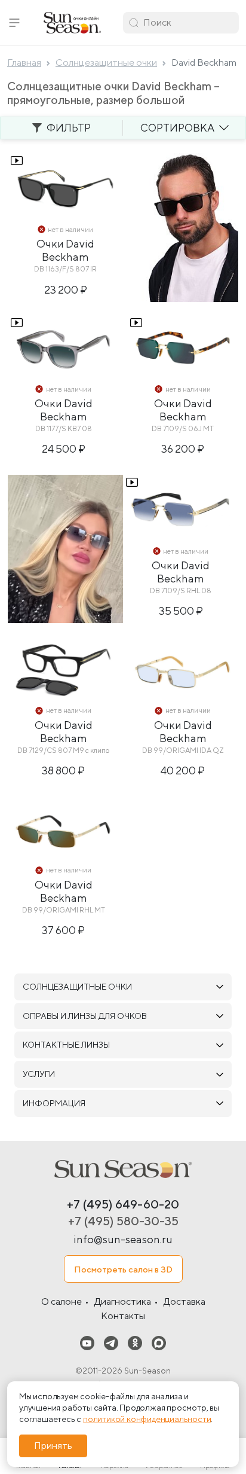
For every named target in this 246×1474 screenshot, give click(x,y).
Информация (54, 1103)
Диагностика (122, 1301)
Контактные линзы (66, 1044)
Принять (53, 1445)
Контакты (123, 1316)
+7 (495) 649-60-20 (123, 1204)
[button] (14, 23)
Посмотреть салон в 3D (123, 1269)
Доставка (184, 1301)
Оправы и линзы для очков (85, 1016)
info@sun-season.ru (123, 1239)
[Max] (159, 1342)
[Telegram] (111, 1342)
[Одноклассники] (135, 1342)
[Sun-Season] (123, 1169)
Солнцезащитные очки (77, 986)
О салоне (61, 1301)
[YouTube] (87, 1342)
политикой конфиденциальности (147, 1419)
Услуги (39, 1074)
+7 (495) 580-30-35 (123, 1221)
